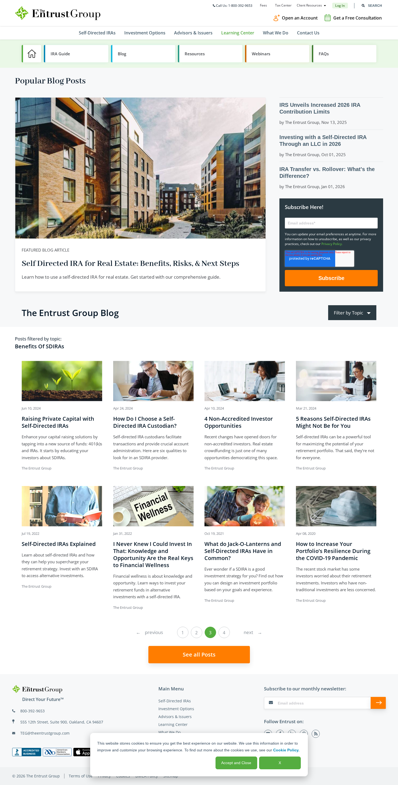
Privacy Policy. (331, 244)
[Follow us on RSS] (316, 734)
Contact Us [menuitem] (308, 33)
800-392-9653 (32, 710)
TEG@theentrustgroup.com (45, 733)
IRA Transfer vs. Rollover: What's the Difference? (327, 172)
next (253, 632)
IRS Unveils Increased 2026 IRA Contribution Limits (319, 108)
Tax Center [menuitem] (283, 5)
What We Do (169, 732)
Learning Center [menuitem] (237, 33)
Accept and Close (236, 763)
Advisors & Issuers (175, 716)
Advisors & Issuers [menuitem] (193, 33)
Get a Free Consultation (357, 18)
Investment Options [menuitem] (144, 33)
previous (149, 632)
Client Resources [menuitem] (309, 5)
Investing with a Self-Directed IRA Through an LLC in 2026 (322, 140)
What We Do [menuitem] (275, 33)
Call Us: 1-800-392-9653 (234, 5)
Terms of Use (81, 775)
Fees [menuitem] (263, 5)
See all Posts (199, 654)
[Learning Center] (31, 53)
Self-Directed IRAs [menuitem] (97, 33)
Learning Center (173, 724)
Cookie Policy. (286, 750)
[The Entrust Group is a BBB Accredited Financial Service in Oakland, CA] (26, 752)
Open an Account (300, 18)
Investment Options (176, 708)
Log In (340, 5)
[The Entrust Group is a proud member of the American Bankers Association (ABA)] (57, 752)
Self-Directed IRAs (174, 700)
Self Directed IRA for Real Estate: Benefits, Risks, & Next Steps (130, 264)
